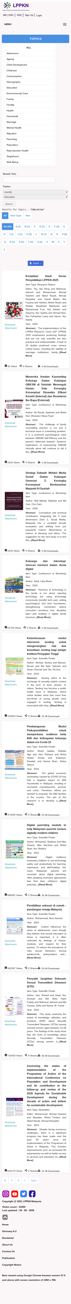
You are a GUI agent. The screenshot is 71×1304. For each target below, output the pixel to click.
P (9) (64, 234)
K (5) (29, 234)
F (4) (56, 226)
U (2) (39, 242)
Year (27, 215)
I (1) (11, 234)
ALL (28, 47)
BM (5, 15)
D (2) (42, 226)
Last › (34, 1180)
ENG (11, 15)
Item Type (16, 215)
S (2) (21, 242)
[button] (9, 203)
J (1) (20, 234)
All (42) (8, 226)
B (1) (27, 226)
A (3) (18, 226)
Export (36, 263)
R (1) (12, 242)
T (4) (30, 242)
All (5, 215)
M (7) (44, 234)
